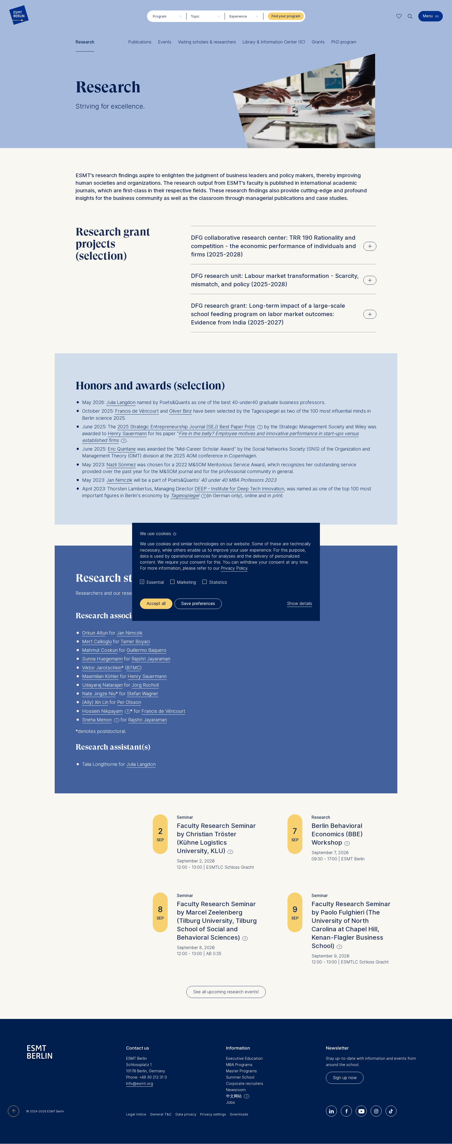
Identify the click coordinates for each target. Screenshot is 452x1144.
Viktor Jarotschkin (101, 667)
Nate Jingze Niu (99, 693)
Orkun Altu (93, 633)
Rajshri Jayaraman (151, 658)
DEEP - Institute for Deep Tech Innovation (239, 488)
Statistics (218, 582)
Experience (238, 16)
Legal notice (136, 1114)
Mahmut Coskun (100, 650)
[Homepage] (19, 16)
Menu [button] (428, 16)
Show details (299, 603)
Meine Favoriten (399, 16)
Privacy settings (213, 1114)
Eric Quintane (122, 449)
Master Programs (241, 1070)
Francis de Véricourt (137, 411)
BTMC (133, 667)
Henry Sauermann (127, 433)
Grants (318, 42)
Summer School (240, 1077)
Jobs (230, 1102)
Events (164, 42)
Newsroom (236, 1089)
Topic (195, 16)
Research (85, 42)
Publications (139, 42)
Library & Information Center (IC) (273, 42)
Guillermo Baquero (146, 650)
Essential (155, 582)
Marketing (186, 582)
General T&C (161, 1114)
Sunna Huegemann (102, 658)
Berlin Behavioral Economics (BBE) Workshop (337, 834)
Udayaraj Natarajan (102, 685)
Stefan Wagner (142, 693)
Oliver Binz (180, 411)
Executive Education (244, 1058)
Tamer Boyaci (135, 641)
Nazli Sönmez (121, 464)
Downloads (239, 1114)
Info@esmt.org (139, 1083)
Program (159, 16)
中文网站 (234, 1095)
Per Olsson (129, 702)
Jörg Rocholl (145, 685)
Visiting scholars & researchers (207, 42)
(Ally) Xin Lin (95, 702)
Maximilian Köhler (100, 676)
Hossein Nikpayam (102, 711)
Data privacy (186, 1114)
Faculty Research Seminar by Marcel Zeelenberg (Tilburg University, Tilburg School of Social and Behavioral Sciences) (217, 920)
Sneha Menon (97, 719)
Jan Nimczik (119, 480)
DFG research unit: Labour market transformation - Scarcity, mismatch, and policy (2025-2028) (275, 280)
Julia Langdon (120, 402)
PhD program (343, 42)
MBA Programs (239, 1064)
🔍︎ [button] (410, 15)
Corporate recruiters (244, 1083)
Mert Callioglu (97, 641)
